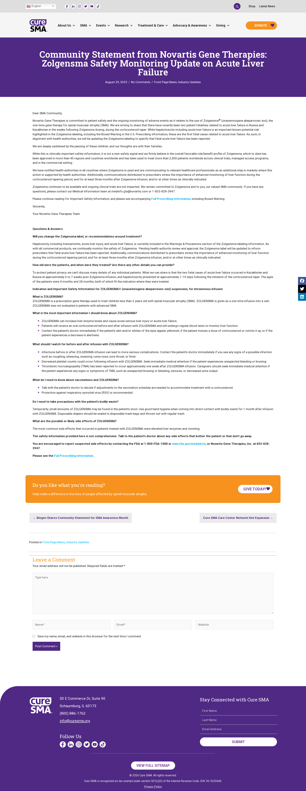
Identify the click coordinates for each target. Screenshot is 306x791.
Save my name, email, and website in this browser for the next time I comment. (89, 636)
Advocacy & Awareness (190, 25)
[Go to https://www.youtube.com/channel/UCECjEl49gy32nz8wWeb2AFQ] (92, 6)
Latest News (267, 6)
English (36, 6)
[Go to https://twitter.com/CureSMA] (85, 6)
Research (122, 25)
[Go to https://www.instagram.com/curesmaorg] (79, 6)
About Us (64, 25)
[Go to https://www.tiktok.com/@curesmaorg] (98, 6)
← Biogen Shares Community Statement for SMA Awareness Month (80, 518)
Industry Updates (189, 82)
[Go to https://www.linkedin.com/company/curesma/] (73, 6)
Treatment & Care (151, 25)
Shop (252, 6)
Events (101, 25)
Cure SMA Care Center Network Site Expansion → (238, 518)
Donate (260, 25)
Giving (220, 25)
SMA (83, 25)
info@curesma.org (75, 721)
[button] (237, 6)
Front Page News (165, 82)
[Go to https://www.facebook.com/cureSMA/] (67, 6)
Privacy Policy (153, 786)
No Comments (140, 82)
